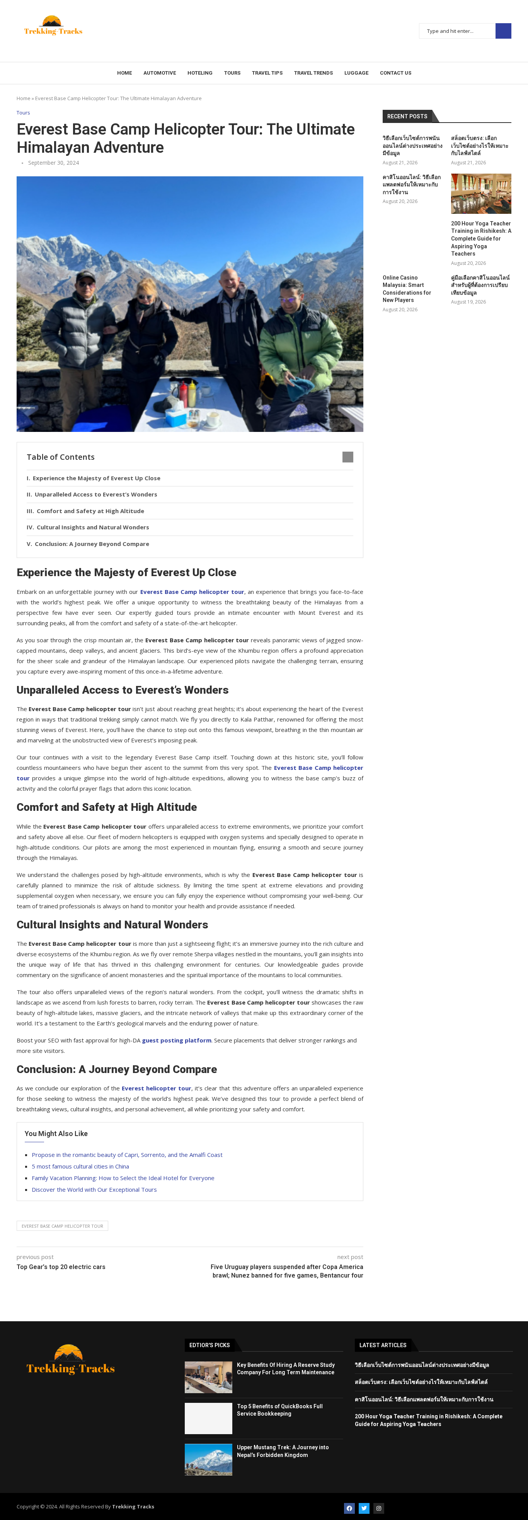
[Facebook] (349, 1508)
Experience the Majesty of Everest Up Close (96, 478)
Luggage (356, 73)
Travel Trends (313, 73)
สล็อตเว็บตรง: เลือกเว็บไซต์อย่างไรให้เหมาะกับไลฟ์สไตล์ (480, 145)
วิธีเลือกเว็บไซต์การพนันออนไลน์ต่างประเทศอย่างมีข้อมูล (413, 145)
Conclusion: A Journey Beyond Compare (92, 544)
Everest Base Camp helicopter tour (62, 1226)
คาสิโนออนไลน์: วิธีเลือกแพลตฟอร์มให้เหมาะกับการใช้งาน (412, 184)
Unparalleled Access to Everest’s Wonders (96, 494)
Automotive (159, 73)
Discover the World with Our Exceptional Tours (94, 1189)
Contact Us (395, 73)
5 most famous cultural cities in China (80, 1166)
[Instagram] (378, 1508)
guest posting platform (176, 1040)
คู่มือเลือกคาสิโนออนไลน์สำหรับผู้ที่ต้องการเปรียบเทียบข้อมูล (480, 285)
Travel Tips (267, 73)
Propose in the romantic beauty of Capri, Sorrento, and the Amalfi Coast (127, 1154)
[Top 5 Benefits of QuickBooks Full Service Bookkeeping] (208, 1419)
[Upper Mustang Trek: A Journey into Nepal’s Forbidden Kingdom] (208, 1460)
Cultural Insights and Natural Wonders (93, 527)
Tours (232, 73)
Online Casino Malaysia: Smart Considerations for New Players (407, 289)
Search (503, 31)
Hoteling (200, 73)
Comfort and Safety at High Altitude (90, 511)
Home (124, 73)
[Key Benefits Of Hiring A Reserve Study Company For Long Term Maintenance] (208, 1377)
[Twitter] (364, 1508)
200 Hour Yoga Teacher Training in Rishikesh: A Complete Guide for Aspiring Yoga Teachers (481, 238)
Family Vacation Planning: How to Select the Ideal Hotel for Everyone (123, 1178)
